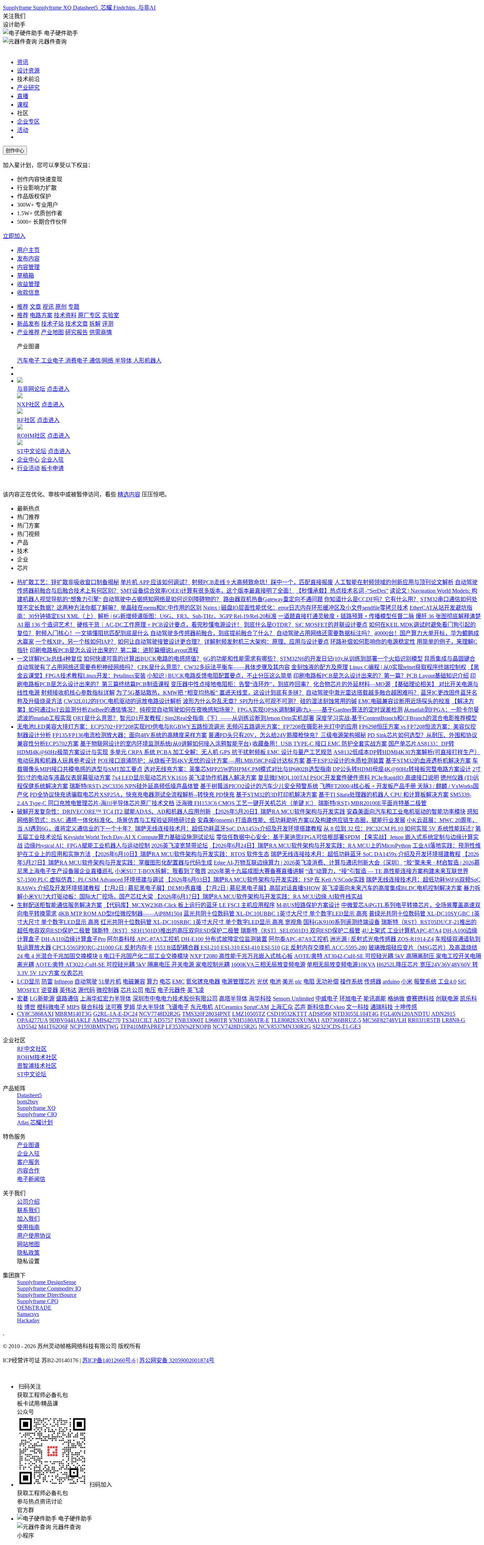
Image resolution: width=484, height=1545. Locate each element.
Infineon (63, 982)
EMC (178, 982)
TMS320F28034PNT (206, 1014)
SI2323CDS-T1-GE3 (337, 1027)
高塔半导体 (233, 999)
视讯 (48, 307)
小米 (406, 982)
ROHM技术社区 (37, 1057)
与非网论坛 (31, 389)
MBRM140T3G (73, 1014)
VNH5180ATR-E (249, 1020)
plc (298, 982)
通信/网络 (102, 361)
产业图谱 (28, 1145)
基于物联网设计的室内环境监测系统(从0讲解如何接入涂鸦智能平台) (165, 744)
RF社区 (26, 420)
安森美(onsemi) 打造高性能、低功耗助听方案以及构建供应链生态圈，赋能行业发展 (301, 820)
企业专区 (28, 122)
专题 (73, 307)
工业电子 (53, 361)
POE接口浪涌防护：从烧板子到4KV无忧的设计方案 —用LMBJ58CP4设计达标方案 (201, 761)
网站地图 (28, 1244)
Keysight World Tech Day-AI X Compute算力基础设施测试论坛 (139, 837)
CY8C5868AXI (35, 1014)
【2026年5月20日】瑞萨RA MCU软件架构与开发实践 (278, 812)
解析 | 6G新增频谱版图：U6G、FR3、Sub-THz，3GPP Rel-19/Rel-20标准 (187, 616)
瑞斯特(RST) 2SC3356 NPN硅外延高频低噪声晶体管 (134, 786)
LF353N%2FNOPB (188, 1027)
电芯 (165, 982)
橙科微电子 (51, 1007)
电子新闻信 (31, 1179)
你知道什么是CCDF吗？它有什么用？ (371, 599)
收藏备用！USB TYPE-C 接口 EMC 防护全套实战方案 (319, 744)
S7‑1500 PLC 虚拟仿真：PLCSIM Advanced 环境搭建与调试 (90, 880)
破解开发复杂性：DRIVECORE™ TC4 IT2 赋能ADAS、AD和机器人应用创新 (114, 812)
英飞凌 (195, 990)
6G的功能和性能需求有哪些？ (240, 659)
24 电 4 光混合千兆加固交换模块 (57, 956)
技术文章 (76, 324)
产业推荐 (28, 332)
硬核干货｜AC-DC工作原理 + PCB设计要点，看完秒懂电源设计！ (159, 625)
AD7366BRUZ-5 (341, 1020)
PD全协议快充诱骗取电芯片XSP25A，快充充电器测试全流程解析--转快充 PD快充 (132, 795)
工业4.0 (447, 982)
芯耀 (106, 8)
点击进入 (58, 389)
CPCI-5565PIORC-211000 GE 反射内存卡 (102, 948)
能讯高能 (375, 999)
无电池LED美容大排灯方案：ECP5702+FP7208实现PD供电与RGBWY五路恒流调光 (121, 727)
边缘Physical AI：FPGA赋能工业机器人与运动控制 (87, 846)
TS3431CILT (137, 1020)
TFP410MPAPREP (142, 1027)
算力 (152, 982)
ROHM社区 (31, 436)
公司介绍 (28, 1202)
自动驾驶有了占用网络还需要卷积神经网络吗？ (76, 667)
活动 (22, 130)
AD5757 (163, 1020)
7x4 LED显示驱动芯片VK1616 (149, 778)
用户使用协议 (34, 1236)
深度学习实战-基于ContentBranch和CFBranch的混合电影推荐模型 (396, 718)
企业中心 (28, 460)
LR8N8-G (453, 1020)
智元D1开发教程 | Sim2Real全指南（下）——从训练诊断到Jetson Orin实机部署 (217, 718)
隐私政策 (28, 1253)
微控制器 (107, 990)
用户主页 (28, 250)
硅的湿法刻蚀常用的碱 (328, 701)
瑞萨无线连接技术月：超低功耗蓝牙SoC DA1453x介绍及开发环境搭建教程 (228, 829)
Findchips (125, 8)
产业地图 (52, 332)
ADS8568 (319, 1014)
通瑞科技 (381, 1007)
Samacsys (28, 1314)
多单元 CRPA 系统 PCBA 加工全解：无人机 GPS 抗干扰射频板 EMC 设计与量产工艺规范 (220, 752)
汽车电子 (29, 361)
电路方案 (41, 315)
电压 (150, 990)
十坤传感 (405, 1007)
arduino (391, 982)
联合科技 (92, 1007)
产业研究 (28, 88)
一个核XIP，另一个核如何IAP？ (75, 642)
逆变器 (49, 990)
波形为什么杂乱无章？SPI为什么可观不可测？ (241, 701)
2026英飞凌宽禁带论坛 (179, 846)
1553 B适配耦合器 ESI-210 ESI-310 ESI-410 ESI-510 (217, 948)
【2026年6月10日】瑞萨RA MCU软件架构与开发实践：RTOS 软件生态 (180, 854)
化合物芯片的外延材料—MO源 (351, 684)
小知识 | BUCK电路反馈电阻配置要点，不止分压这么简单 (219, 676)
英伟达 (68, 990)
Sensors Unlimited (293, 999)
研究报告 (76, 332)
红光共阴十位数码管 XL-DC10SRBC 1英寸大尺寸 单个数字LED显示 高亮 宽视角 (201, 922)
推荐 (22, 307)
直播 (22, 96)
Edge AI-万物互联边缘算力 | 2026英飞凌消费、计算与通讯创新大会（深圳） (308, 863)
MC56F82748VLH (384, 1020)
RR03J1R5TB (424, 1020)
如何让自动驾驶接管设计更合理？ (160, 642)
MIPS (73, 1007)
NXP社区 (28, 404)
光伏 (262, 982)
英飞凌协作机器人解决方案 (222, 778)
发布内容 (28, 259)
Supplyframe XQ (53, 8)
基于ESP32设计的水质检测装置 (345, 761)
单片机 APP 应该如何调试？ (155, 582)
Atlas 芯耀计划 (35, 1122)
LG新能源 (42, 999)
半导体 (124, 361)
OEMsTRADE (34, 1308)
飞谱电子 (177, 1007)
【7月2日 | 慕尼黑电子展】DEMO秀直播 (151, 888)
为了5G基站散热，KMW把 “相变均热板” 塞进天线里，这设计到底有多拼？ (210, 693)
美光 (288, 982)
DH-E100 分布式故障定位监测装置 (224, 939)
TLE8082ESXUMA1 (295, 1020)
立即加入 (14, 236)
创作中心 (15, 150)
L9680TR (216, 1020)
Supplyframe (18, 8)
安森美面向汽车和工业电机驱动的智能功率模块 (406, 812)
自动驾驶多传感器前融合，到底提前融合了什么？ (212, 633)
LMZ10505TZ (248, 1014)
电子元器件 (171, 990)
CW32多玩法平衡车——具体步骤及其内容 (237, 667)
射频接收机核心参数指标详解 (78, 693)
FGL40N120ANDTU (405, 1014)
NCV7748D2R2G (160, 1014)
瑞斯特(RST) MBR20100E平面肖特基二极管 (372, 803)
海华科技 (260, 999)
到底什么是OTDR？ (269, 625)
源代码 (86, 990)
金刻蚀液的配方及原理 (319, 667)
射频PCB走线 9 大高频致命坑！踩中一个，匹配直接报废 (262, 582)
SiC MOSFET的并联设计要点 (331, 625)
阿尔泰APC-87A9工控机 (298, 939)
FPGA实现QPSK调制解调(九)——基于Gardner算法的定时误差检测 (320, 710)
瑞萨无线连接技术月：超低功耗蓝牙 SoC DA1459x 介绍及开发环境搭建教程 (366, 854)
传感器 (372, 982)
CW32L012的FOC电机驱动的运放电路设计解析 (122, 701)
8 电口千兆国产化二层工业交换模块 (143, 956)
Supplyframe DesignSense (46, 1282)
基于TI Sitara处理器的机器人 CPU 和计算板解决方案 (384, 795)
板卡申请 (52, 468)
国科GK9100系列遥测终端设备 (341, 922)
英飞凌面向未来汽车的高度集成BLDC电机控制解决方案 (392, 888)
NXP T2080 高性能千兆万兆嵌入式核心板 (241, 956)
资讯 (22, 62)
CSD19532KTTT (287, 1014)
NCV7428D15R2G (235, 1027)
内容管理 (28, 267)
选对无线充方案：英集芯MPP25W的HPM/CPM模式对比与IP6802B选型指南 (237, 769)
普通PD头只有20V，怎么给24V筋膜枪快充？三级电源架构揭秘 (287, 735)
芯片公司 (131, 990)
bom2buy (27, 1102)
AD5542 (27, 1027)
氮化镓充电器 (203, 982)
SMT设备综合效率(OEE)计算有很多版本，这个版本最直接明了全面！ (207, 591)
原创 (61, 307)
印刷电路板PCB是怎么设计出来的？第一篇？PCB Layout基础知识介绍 (381, 676)
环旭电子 (350, 999)
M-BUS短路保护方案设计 (308, 905)
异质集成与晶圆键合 (449, 659)
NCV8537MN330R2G (285, 1027)
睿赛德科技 (420, 999)
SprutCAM (256, 1007)
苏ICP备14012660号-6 (108, 1360)
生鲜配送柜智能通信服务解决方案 (59, 905)
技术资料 (65, 315)
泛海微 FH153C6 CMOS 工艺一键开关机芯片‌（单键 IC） (246, 803)
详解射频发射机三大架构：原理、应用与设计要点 (266, 642)
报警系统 (425, 982)
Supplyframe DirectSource (47, 1295)
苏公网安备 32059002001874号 (176, 1360)
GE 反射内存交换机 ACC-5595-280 (324, 948)
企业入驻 (52, 460)
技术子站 (52, 324)
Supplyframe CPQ (37, 1301)
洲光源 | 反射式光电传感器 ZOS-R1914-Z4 (382, 939)
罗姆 (129, 1007)
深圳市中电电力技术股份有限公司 (175, 999)
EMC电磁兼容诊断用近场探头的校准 (404, 701)
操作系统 (351, 982)
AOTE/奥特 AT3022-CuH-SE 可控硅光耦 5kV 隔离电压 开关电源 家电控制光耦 (132, 965)
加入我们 (28, 1219)
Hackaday (28, 1320)
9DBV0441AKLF (70, 1020)
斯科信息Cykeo (326, 1007)
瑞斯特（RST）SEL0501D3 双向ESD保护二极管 (300, 931)
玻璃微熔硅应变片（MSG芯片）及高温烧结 (422, 948)
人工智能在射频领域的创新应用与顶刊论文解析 (394, 582)
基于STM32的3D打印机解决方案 (276, 795)
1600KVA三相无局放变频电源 (268, 965)
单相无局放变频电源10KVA (341, 965)
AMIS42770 (106, 1020)
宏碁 (22, 999)
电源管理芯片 (238, 982)
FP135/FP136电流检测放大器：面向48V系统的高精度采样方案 (129, 735)
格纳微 (396, 999)
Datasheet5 (86, 8)
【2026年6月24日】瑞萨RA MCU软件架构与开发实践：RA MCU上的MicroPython (310, 846)
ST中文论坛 (31, 451)
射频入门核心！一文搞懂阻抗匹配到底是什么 (92, 633)
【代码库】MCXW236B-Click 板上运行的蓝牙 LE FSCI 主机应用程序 (189, 905)
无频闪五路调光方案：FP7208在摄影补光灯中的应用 (292, 727)
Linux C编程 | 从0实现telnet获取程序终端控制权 (407, 667)
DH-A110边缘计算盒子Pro (73, 939)
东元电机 (201, 1007)
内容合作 (28, 1171)
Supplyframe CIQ (37, 1114)
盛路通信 (67, 999)
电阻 (309, 982)
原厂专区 (89, 315)
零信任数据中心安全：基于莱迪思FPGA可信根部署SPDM (288, 837)
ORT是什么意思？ (95, 718)
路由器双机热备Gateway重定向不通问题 (273, 599)
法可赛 (113, 1007)
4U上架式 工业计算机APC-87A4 (401, 931)
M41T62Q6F (53, 1027)
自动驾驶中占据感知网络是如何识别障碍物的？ (162, 599)
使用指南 (28, 1227)
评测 (107, 324)
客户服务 (28, 1162)
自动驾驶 (85, 982)
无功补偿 (327, 982)
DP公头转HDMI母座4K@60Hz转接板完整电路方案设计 (402, 769)
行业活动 (28, 468)
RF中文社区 (32, 1049)
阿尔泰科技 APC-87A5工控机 (143, 939)
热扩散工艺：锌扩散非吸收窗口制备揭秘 (68, 582)
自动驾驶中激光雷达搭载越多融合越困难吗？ (362, 693)
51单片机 (110, 982)
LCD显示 (28, 982)
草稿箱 (25, 276)
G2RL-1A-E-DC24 (115, 1014)
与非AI (146, 8)
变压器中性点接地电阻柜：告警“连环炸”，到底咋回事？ (241, 684)
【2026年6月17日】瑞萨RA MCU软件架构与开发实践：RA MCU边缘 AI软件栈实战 (258, 897)
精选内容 (129, 494)
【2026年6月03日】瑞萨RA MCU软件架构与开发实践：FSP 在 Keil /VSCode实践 (265, 880)
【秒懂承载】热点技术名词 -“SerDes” (342, 591)
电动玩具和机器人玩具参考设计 (56, 761)
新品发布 (28, 324)
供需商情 (100, 332)
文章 (35, 307)
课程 (22, 105)
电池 (275, 982)
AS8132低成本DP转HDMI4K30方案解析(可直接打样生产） (406, 752)
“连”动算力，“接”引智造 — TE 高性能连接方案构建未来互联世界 (386, 871)
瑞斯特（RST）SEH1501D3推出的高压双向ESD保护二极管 (165, 931)
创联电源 (447, 999)
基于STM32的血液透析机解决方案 (428, 761)
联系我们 (28, 1210)
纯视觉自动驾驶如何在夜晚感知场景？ (188, 710)
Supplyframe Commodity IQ (49, 1288)
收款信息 (28, 293)
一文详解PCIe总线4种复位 (49, 659)
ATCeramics (228, 1007)
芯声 (300, 1007)
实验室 (110, 315)
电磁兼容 (134, 982)
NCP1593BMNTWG (94, 1027)
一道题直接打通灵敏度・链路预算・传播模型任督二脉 (346, 616)
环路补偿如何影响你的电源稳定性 (372, 642)
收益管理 (28, 284)
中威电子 (326, 999)
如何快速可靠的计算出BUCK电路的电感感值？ (143, 659)
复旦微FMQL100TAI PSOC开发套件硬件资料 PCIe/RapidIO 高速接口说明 (348, 778)
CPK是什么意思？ (160, 667)
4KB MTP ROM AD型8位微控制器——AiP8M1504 (120, 914)
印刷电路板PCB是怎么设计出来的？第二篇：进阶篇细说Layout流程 (114, 650)
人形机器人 (147, 361)
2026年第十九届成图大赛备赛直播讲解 (256, 871)
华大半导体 (150, 1007)
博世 (29, 1007)
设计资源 (28, 71)
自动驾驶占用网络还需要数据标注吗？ (324, 633)
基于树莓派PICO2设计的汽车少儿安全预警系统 (259, 786)
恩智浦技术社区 (37, 1066)
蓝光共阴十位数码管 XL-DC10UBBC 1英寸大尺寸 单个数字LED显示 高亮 (275, 914)
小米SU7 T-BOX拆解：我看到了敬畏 (160, 871)
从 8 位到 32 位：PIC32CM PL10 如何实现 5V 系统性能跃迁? (398, 829)
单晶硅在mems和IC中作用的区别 (161, 608)
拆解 (95, 324)
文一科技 (357, 1007)
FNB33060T (189, 1020)
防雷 (47, 982)
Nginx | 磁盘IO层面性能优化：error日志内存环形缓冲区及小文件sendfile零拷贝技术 (305, 608)
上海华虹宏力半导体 (105, 999)
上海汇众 (281, 1007)
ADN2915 (443, 1014)
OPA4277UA (32, 1020)
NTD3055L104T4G (356, 1014)
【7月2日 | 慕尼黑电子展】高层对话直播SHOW (261, 888)
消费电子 (77, 361)
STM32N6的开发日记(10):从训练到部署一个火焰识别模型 (351, 659)
